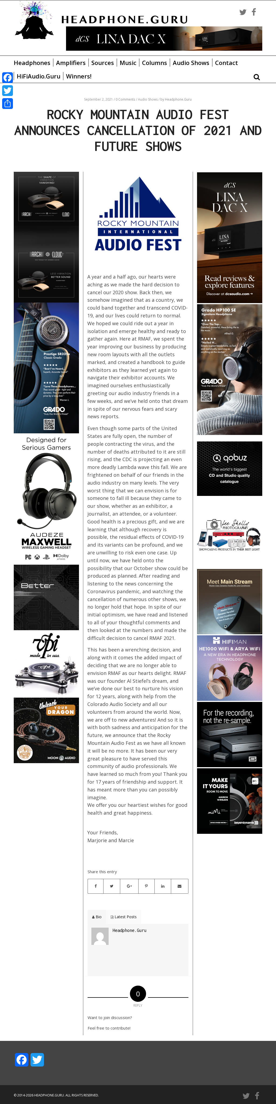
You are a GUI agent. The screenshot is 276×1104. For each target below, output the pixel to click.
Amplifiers (71, 63)
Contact (226, 63)
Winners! (78, 76)
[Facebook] (7, 77)
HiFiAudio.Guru (38, 76)
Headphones (32, 63)
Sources (102, 63)
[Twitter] (7, 90)
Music (128, 63)
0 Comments (125, 99)
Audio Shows (191, 63)
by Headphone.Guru (176, 99)
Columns (154, 63)
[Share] (7, 103)
